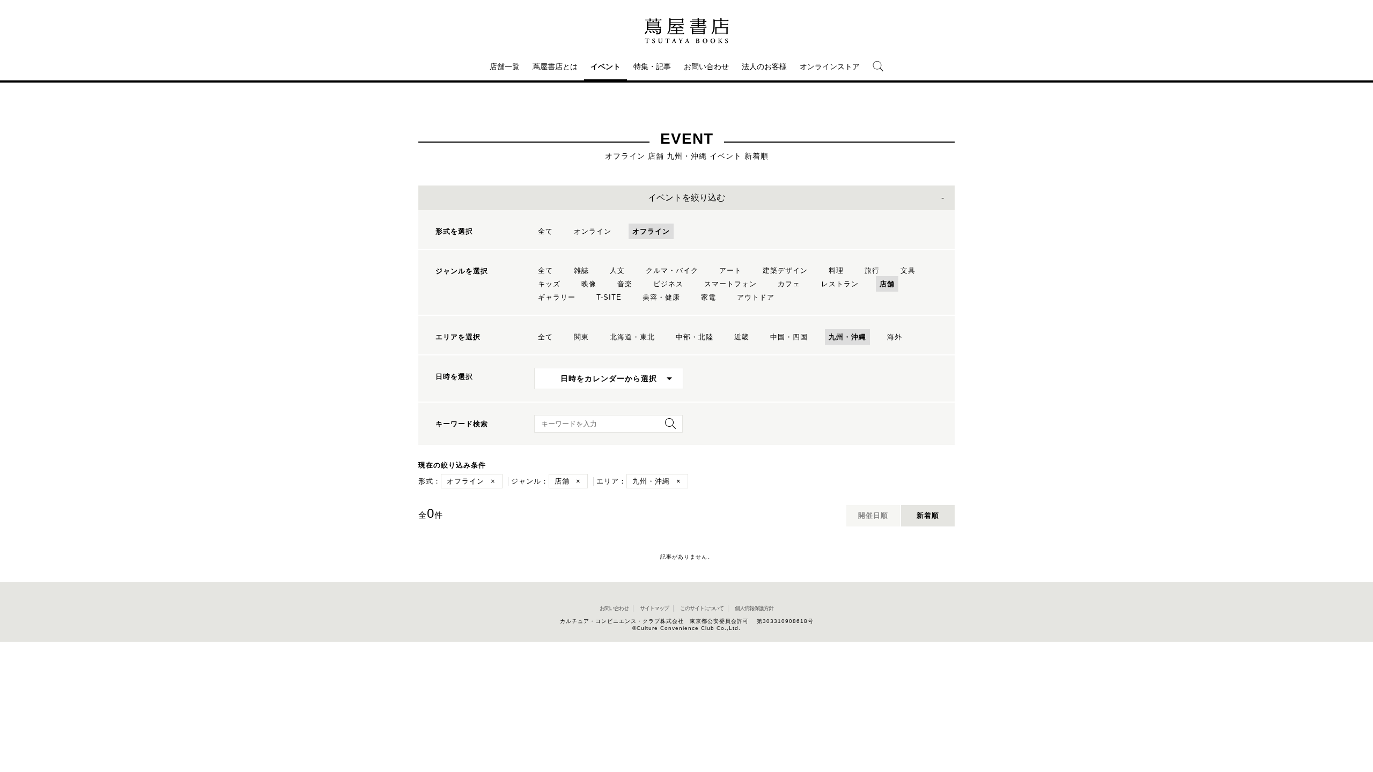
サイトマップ (654, 608)
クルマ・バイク (672, 270)
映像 (588, 284)
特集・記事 (652, 66)
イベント (605, 66)
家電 (708, 297)
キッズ (549, 284)
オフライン (651, 231)
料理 (836, 270)
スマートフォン (730, 284)
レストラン (840, 284)
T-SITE (609, 297)
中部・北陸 (694, 337)
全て (545, 231)
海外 (894, 337)
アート (730, 270)
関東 (581, 337)
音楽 (624, 284)
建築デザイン (785, 270)
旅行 (872, 270)
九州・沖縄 (847, 337)
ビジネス (668, 284)
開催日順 (873, 515)
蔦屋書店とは (555, 66)
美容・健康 (661, 297)
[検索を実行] (668, 427)
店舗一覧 (505, 66)
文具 (908, 270)
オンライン (592, 231)
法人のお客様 (764, 66)
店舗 (887, 284)
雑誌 (581, 270)
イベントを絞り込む (686, 197)
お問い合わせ (706, 66)
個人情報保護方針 (754, 608)
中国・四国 (789, 337)
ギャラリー (556, 297)
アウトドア (755, 297)
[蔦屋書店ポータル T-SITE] (686, 30)
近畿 (741, 337)
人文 (617, 270)
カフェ (789, 284)
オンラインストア (830, 66)
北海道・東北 (632, 337)
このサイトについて (702, 608)
